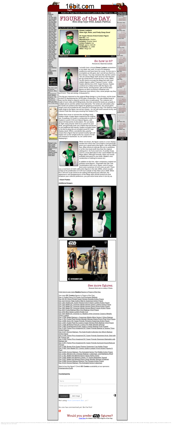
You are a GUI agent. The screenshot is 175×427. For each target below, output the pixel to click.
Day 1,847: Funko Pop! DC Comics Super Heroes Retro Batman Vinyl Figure (86, 323)
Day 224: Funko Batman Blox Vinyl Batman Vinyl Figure (79, 310)
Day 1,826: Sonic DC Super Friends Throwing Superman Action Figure (84, 321)
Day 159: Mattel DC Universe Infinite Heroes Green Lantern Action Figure (85, 304)
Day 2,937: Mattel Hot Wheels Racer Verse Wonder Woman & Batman (84, 359)
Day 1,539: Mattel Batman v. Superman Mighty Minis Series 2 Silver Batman (86, 317)
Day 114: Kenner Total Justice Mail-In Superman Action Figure (81, 301)
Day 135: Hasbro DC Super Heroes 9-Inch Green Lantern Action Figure (84, 303)
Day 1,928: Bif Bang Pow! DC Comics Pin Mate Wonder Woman (82, 325)
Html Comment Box (75, 400)
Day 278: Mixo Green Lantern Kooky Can (73, 312)
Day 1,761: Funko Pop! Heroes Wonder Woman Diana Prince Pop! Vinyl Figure (87, 319)
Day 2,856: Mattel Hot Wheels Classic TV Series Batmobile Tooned (83, 357)
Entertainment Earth (66, 368)
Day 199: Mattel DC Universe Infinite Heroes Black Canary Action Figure (84, 308)
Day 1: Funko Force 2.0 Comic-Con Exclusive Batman (78, 297)
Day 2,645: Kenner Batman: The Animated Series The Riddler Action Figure (86, 352)
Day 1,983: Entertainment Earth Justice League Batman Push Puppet (83, 326)
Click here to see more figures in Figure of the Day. (80, 292)
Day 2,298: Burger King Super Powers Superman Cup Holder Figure (83, 346)
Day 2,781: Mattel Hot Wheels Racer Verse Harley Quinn (79, 356)
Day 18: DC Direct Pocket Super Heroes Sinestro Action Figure (81, 299)
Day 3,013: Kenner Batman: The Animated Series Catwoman (80, 363)
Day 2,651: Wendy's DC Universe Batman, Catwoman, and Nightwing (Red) (86, 354)
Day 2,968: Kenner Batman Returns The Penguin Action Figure (81, 361)
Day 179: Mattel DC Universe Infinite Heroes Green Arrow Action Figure (84, 306)
